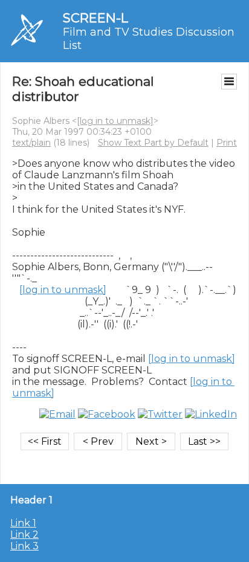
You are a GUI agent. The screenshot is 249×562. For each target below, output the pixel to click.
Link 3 (24, 546)
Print (226, 142)
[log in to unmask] (115, 120)
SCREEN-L (95, 17)
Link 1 (23, 523)
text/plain (31, 142)
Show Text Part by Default (153, 142)
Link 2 (24, 534)
